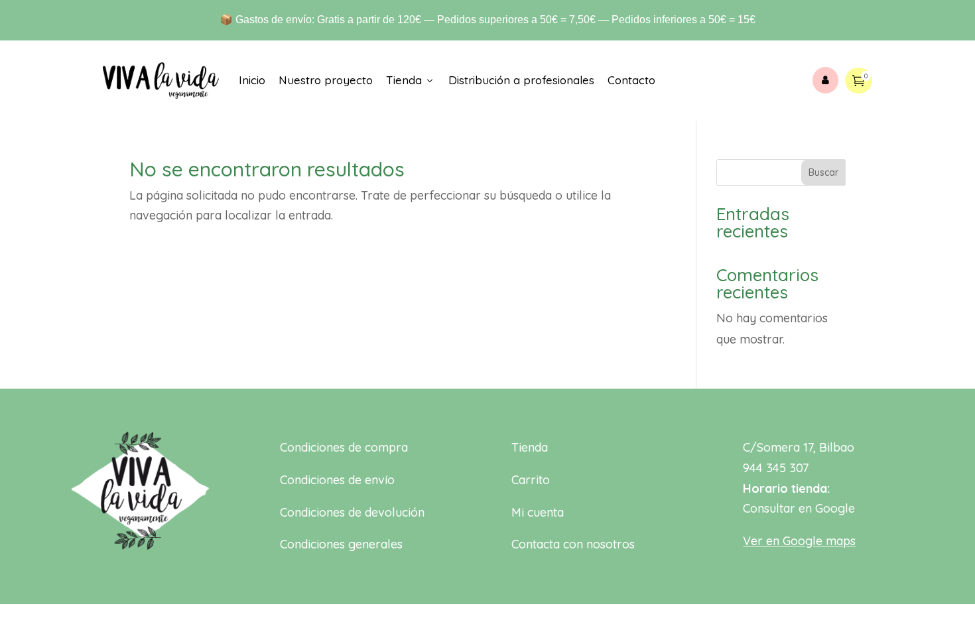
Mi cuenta (537, 512)
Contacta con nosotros (573, 544)
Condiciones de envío (337, 479)
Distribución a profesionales (521, 80)
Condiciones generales (341, 544)
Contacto (631, 80)
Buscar (823, 172)
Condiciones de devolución (352, 512)
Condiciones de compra (344, 447)
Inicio (252, 80)
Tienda (410, 80)
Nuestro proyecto (326, 80)
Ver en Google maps (799, 540)
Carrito (530, 479)
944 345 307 (776, 468)
